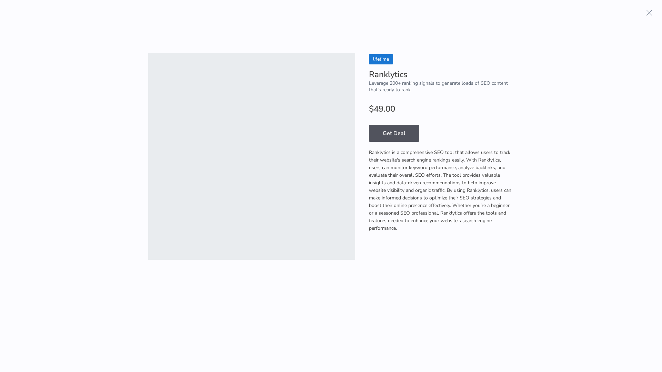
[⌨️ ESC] (649, 13)
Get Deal (394, 133)
